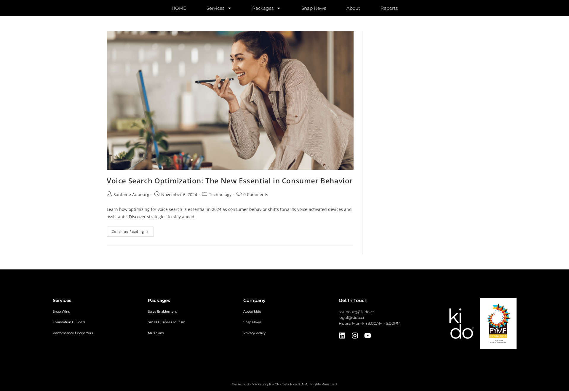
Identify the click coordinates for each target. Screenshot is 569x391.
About (353, 8)
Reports (389, 8)
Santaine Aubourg (131, 194)
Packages (263, 8)
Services (215, 8)
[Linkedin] (342, 335)
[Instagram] (354, 335)
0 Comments (255, 194)
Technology (220, 194)
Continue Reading (133, 230)
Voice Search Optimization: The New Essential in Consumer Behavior (230, 180)
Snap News (313, 8)
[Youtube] (367, 335)
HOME (179, 8)
